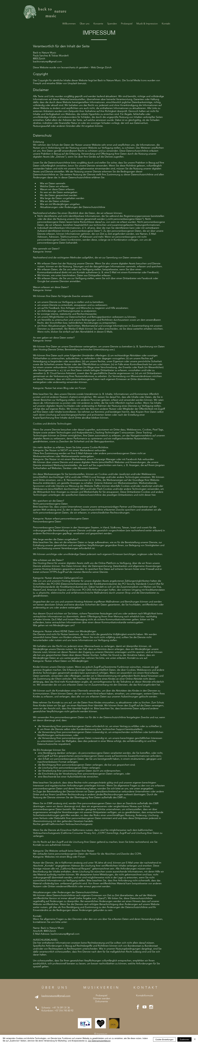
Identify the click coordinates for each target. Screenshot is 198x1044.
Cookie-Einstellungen (164, 1039)
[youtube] (144, 1007)
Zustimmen (184, 1039)
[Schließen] (194, 1039)
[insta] (151, 1007)
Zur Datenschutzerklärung (99, 1040)
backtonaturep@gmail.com (47, 61)
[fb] (138, 1007)
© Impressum (100, 1033)
